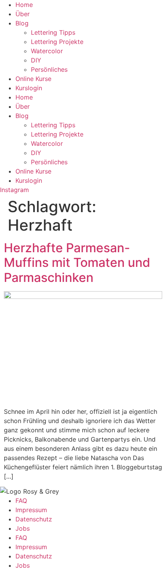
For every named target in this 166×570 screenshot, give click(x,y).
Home (24, 4)
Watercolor (47, 51)
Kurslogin (28, 88)
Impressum (31, 510)
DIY (36, 60)
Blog (22, 23)
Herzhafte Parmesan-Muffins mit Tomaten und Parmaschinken (77, 262)
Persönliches (49, 69)
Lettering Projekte (57, 42)
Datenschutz (33, 519)
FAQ (21, 500)
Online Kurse (33, 79)
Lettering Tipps (53, 32)
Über (22, 14)
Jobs (22, 528)
